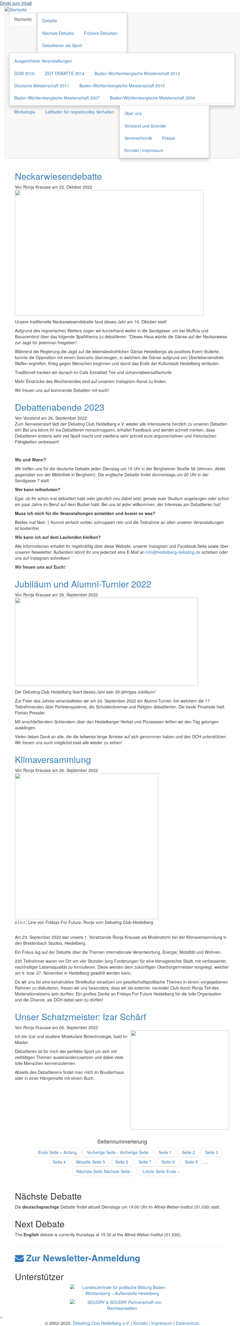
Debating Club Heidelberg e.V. (101, 1323)
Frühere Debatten (101, 33)
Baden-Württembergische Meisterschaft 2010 (122, 86)
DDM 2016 (24, 73)
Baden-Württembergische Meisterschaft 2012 (137, 73)
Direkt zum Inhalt (16, 3)
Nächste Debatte (58, 33)
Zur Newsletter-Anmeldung (82, 1257)
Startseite (23, 19)
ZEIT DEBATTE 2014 (65, 73)
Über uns (133, 113)
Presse (168, 138)
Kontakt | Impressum (143, 150)
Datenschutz (187, 1323)
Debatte (49, 21)
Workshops (24, 112)
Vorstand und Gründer (145, 126)
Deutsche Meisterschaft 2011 (41, 86)
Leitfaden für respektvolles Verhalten (79, 112)
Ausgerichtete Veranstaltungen (43, 61)
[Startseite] (15, 9)
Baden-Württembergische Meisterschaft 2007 (57, 98)
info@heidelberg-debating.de (173, 552)
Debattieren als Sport (62, 45)
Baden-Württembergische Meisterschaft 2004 (152, 98)
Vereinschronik (138, 138)
